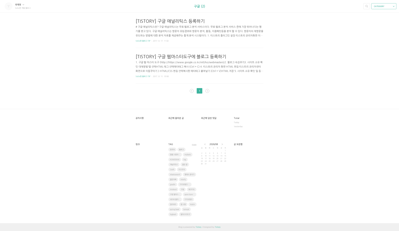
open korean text (190, 194)
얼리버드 (173, 204)
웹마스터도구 (185, 214)
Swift (172, 169)
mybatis (188, 155)
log (185, 159)
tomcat (186, 209)
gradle (172, 184)
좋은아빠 (173, 179)
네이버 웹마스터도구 (176, 199)
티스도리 (182, 169)
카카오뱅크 (188, 199)
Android (173, 189)
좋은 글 (184, 164)
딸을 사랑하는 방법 (176, 155)
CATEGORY (379, 6)
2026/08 (213, 144)
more (194, 145)
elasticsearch (175, 174)
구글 (182, 189)
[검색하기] (367, 6)
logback (173, 214)
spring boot (174, 209)
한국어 (172, 150)
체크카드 (191, 189)
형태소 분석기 (189, 174)
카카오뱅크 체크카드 (186, 184)
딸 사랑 (183, 204)
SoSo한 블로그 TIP (143, 41)
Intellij (183, 179)
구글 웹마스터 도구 (176, 194)
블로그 (181, 150)
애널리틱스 (174, 164)
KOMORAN (174, 159)
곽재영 (18, 5)
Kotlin (192, 204)
